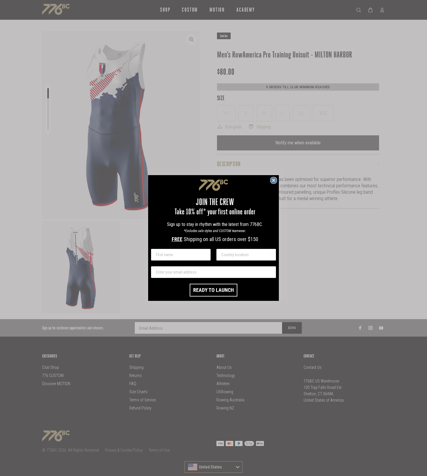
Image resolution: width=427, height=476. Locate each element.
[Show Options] (270, 254)
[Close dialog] (274, 180)
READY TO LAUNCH (213, 290)
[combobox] (244, 254)
